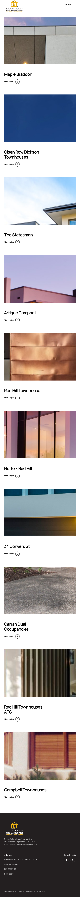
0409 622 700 (10, 874)
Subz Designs (39, 891)
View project (9, 81)
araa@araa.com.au (11, 864)
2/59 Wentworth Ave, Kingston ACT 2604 (20, 859)
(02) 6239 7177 (10, 869)
